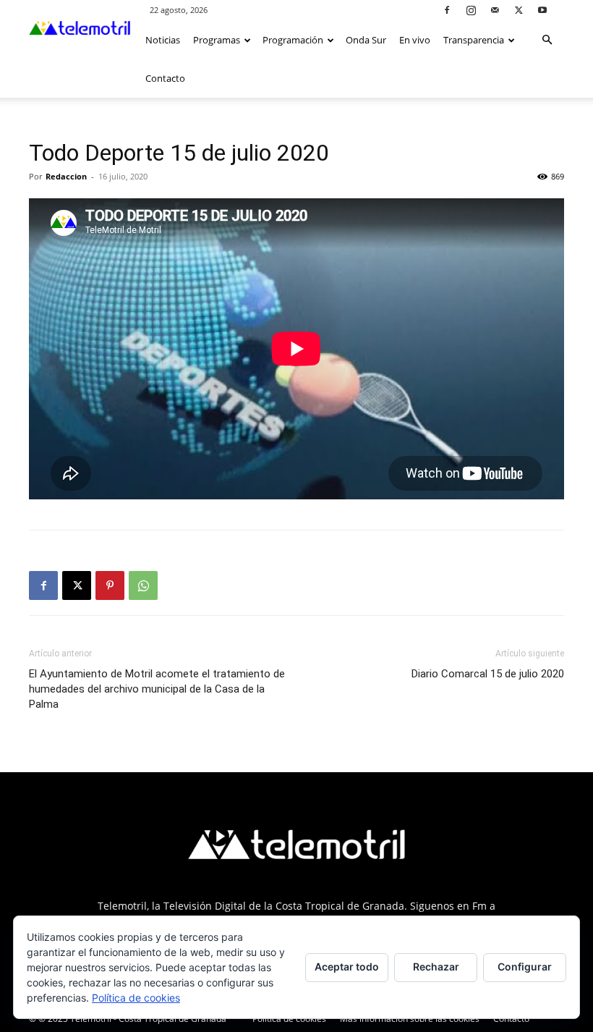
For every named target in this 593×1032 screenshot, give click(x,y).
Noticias (162, 39)
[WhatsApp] (143, 585)
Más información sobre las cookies (409, 1018)
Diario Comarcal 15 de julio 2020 (487, 673)
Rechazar (436, 966)
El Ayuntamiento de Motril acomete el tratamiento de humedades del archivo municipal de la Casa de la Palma (157, 689)
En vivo (414, 39)
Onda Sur (366, 39)
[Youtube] (542, 10)
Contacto (165, 78)
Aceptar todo (347, 966)
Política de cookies (289, 1018)
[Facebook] (447, 10)
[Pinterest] (109, 585)
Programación (293, 39)
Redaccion (66, 176)
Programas (216, 39)
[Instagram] (471, 10)
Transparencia (473, 39)
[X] (518, 10)
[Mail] (494, 10)
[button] (546, 40)
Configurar (525, 966)
